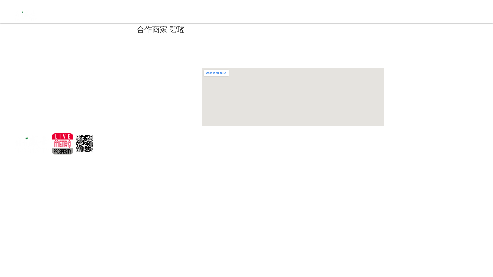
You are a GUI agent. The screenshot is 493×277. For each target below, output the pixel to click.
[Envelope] (38, 4)
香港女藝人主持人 (120, 98)
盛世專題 (305, 15)
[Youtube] (31, 4)
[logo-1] (62, 143)
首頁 (250, 15)
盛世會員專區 (335, 15)
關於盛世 (114, 65)
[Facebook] (18, 4)
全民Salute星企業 (268, 15)
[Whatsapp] (45, 4)
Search (319, 15)
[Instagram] (24, 4)
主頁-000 (115, 58)
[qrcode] (84, 143)
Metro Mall (354, 15)
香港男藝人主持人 (120, 104)
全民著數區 (290, 15)
